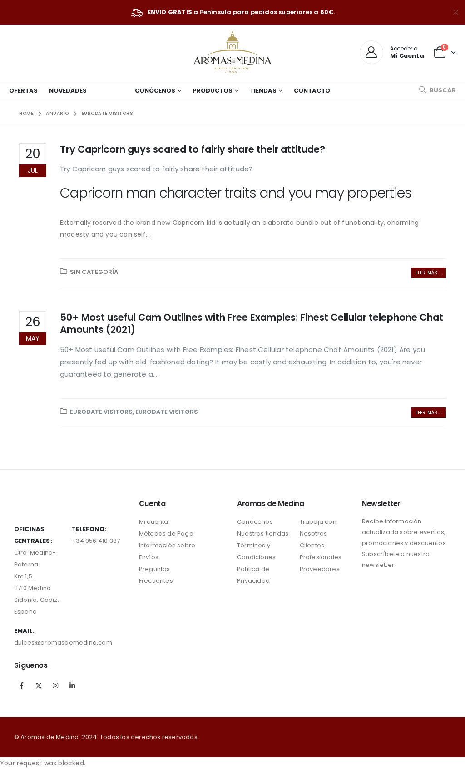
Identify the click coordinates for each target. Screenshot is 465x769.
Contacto (312, 90)
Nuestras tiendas (262, 533)
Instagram (55, 685)
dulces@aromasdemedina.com (63, 642)
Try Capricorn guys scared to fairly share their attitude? (192, 149)
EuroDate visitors (101, 411)
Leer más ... (429, 272)
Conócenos (155, 90)
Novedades (68, 90)
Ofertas (23, 90)
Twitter (38, 685)
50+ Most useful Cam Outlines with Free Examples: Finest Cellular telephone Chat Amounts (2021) (251, 323)
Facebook (22, 685)
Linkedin (72, 685)
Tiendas (263, 90)
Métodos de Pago (166, 533)
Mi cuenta (153, 521)
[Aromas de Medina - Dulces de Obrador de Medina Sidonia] (232, 52)
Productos (212, 90)
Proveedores (320, 569)
